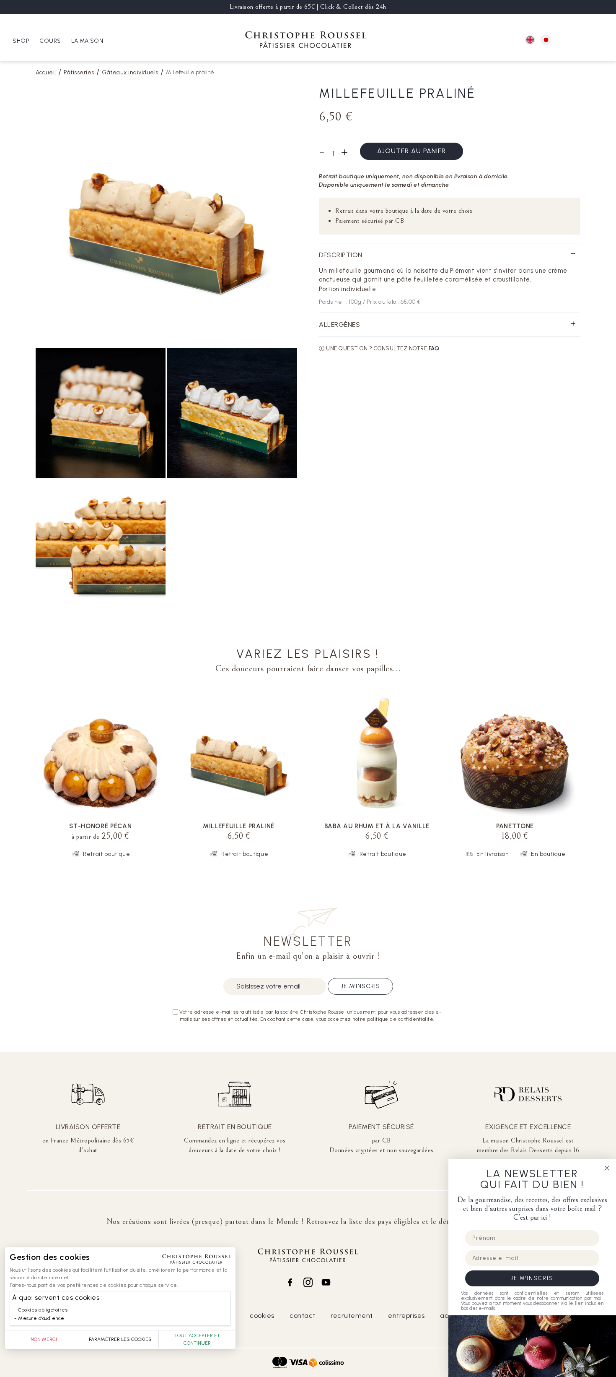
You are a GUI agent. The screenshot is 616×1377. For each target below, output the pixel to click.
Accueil (46, 72)
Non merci (44, 1339)
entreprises (406, 1316)
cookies (262, 1316)
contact (303, 1316)
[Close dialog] (607, 1168)
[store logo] (306, 41)
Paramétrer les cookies (120, 1339)
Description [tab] (340, 255)
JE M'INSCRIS (532, 1278)
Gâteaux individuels (130, 72)
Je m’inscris (360, 986)
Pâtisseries (79, 72)
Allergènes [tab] (339, 325)
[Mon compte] (582, 40)
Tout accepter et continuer (197, 1339)
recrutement (352, 1316)
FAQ (434, 348)
